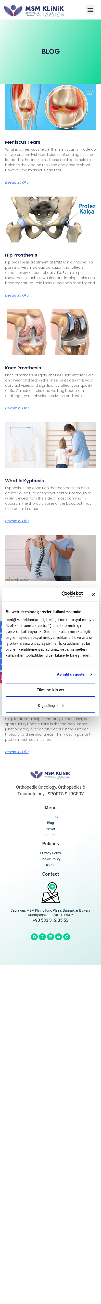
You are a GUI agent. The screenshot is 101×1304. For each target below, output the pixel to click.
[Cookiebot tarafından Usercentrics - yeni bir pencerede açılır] (62, 594)
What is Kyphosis (24, 481)
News (50, 829)
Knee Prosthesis (23, 368)
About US (50, 817)
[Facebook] (34, 936)
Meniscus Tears (22, 142)
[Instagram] (42, 936)
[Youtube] (58, 936)
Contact (50, 835)
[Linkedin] (50, 936)
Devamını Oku (17, 182)
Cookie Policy (50, 859)
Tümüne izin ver (50, 689)
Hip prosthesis (21, 255)
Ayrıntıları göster (71, 674)
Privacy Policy (50, 853)
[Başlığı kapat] (93, 594)
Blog (50, 823)
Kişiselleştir (48, 705)
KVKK (50, 865)
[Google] (66, 936)
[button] (90, 10)
